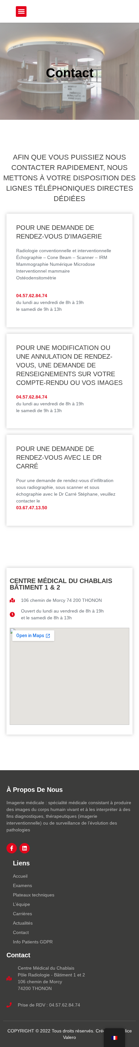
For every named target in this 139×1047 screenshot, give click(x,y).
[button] (21, 11)
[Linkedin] (24, 848)
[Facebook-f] (11, 848)
